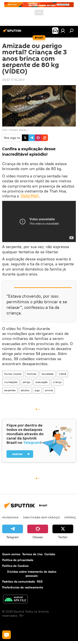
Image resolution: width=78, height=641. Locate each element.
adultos (25, 390)
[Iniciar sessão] (62, 30)
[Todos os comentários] (6, 634)
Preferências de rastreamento (22, 587)
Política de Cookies (15, 566)
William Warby (18, 129)
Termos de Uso (32, 554)
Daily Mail (29, 196)
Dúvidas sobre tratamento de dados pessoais (31, 574)
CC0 (4, 129)
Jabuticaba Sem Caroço (41, 517)
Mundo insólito (13, 373)
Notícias (31, 373)
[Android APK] (15, 599)
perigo (26, 382)
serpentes (10, 390)
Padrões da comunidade (18, 581)
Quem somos (11, 554)
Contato (49, 554)
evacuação (42, 382)
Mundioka (10, 517)
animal (49, 390)
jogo (37, 390)
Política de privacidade (17, 560)
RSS (40, 581)
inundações (11, 382)
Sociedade (48, 373)
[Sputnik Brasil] (13, 32)
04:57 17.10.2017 (13, 80)
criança (57, 382)
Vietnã (62, 373)
